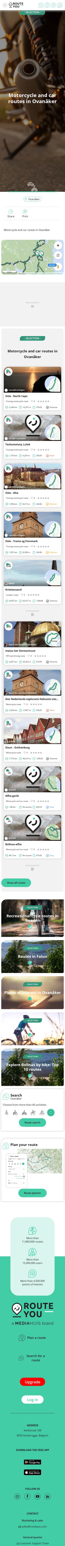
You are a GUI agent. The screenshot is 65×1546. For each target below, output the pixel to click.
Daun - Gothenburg (17, 747)
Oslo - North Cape (16, 396)
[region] (32, 257)
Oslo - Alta (11, 493)
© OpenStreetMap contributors (51, 273)
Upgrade (32, 1381)
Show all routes (16, 882)
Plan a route (36, 1338)
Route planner (32, 1193)
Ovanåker (34, 199)
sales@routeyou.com (34, 1526)
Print (25, 216)
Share (10, 216)
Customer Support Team (34, 1543)
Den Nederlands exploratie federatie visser (32, 699)
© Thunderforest (32, 273)
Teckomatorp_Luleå (17, 444)
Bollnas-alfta (13, 844)
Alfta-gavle (12, 796)
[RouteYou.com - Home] (16, 5)
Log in (32, 1399)
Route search (32, 1122)
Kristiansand (13, 589)
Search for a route (36, 1358)
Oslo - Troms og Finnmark (21, 541)
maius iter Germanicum (20, 650)
